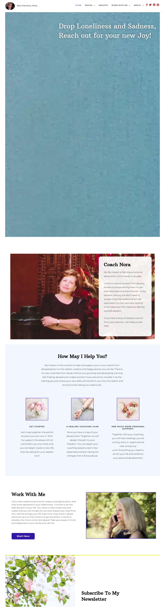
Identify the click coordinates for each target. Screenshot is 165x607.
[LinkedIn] (154, 5)
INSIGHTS (103, 5)
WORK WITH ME (119, 5)
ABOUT (137, 5)
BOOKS (88, 5)
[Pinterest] (158, 5)
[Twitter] (150, 5)
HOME (78, 5)
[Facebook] (146, 5)
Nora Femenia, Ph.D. (27, 5)
